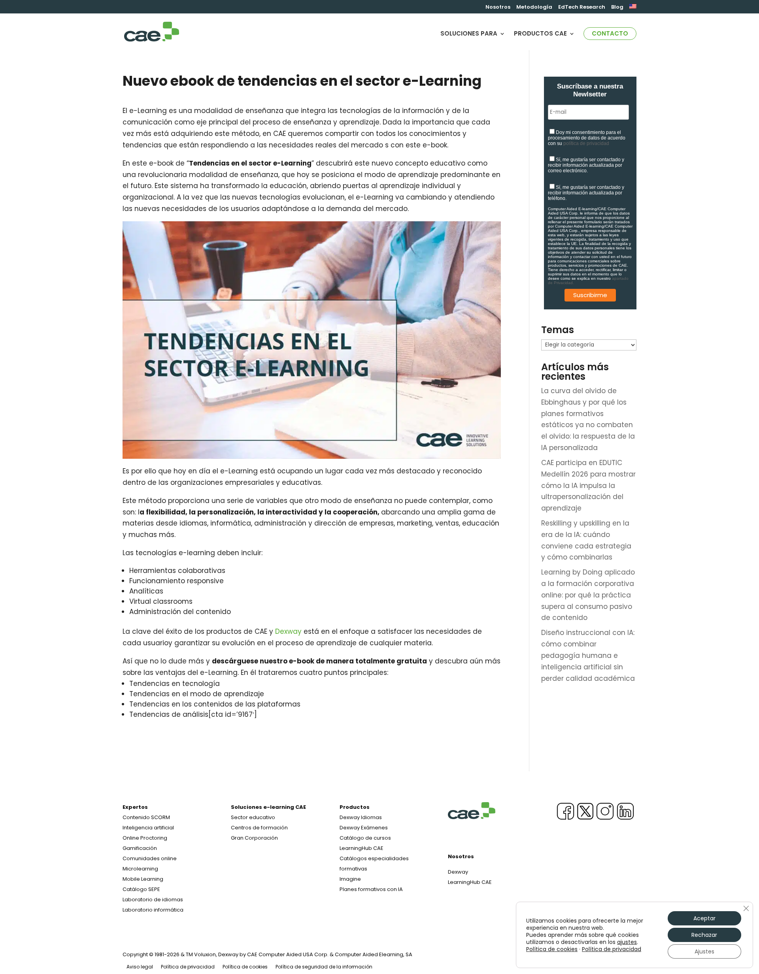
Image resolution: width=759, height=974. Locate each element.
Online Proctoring (145, 838)
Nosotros (497, 7)
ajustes (627, 942)
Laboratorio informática (153, 910)
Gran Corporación (254, 838)
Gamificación (140, 848)
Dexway (288, 631)
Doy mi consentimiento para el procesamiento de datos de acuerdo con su (586, 138)
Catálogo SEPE (141, 889)
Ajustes (704, 951)
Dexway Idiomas (361, 817)
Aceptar (704, 918)
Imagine (350, 879)
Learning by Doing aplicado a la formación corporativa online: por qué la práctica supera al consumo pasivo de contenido (588, 595)
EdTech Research (581, 7)
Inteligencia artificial (148, 827)
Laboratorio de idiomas (153, 899)
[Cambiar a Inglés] (632, 8)
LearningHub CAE (470, 882)
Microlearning (140, 868)
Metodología (534, 7)
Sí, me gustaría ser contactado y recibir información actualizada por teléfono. (586, 193)
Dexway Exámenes (364, 827)
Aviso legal (139, 966)
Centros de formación (259, 827)
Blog (617, 7)
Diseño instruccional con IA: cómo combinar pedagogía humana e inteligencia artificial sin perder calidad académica (588, 655)
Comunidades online (150, 858)
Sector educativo (253, 817)
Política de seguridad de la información (324, 966)
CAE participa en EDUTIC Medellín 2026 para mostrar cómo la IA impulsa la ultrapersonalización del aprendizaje (588, 485)
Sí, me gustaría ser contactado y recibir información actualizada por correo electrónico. (586, 165)
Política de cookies (245, 966)
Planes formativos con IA (371, 889)
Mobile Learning (143, 879)
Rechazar (704, 935)
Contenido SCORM (146, 817)
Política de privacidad (188, 966)
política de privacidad (586, 143)
